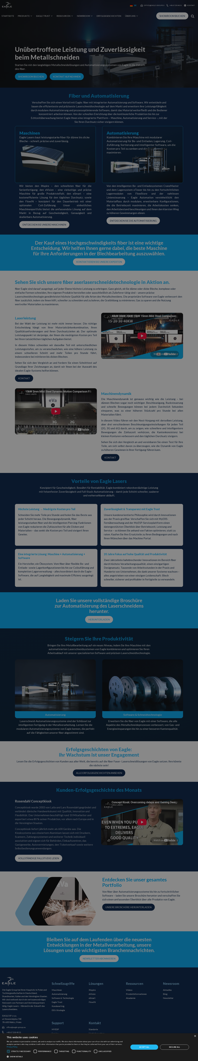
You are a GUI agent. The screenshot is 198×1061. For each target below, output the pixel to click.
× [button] (195, 1036)
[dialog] (99, 1047)
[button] (66, 1057)
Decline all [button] (174, 1047)
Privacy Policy (12, 1047)
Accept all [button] (144, 1047)
